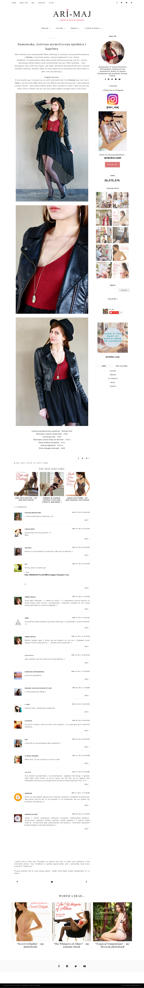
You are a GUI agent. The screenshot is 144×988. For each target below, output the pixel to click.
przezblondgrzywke (33, 513)
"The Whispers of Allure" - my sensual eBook (71, 945)
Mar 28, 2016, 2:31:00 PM (81, 814)
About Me (24, 3)
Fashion (44, 28)
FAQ (33, 3)
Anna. (27, 618)
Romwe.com (67, 431)
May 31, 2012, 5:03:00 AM (81, 755)
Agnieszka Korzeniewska (34, 672)
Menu (104, 366)
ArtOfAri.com (113, 357)
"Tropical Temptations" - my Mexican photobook (112, 945)
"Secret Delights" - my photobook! (30, 945)
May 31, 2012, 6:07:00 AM (81, 772)
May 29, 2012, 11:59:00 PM (81, 671)
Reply (86, 520)
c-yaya (27, 704)
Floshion (28, 721)
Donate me (112, 164)
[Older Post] (86, 882)
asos (18, 463)
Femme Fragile (30, 597)
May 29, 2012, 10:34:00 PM (81, 655)
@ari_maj (112, 107)
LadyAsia (28, 548)
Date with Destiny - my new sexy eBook (26, 499)
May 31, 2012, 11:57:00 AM (81, 793)
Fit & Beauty (113, 378)
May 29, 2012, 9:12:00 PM (81, 596)
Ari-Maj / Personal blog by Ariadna (27, 985)
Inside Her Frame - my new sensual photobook (77, 499)
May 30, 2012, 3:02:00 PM (81, 704)
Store (51, 3)
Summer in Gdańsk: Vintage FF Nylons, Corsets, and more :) (52, 500)
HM (35, 463)
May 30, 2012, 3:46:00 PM (81, 720)
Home (14, 3)
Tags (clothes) (121, 366)
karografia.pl (136, 985)
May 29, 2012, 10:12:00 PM (81, 636)
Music (113, 382)
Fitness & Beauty (92, 28)
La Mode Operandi (31, 756)
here (17, 83)
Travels (74, 28)
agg (26, 739)
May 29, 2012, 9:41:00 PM (81, 617)
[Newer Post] (17, 882)
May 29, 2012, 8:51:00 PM (81, 528)
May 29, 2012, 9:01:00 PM (81, 564)
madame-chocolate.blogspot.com (38, 688)
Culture (59, 28)
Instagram (119, 90)
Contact (41, 3)
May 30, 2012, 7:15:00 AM (81, 687)
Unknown (28, 793)
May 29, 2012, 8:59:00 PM (81, 547)
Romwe (29, 57)
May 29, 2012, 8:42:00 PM (81, 512)
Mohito (40, 463)
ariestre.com (112, 157)
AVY (26, 564)
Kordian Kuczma (31, 814)
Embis (23, 463)
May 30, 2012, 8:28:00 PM (81, 739)
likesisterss (30, 529)
